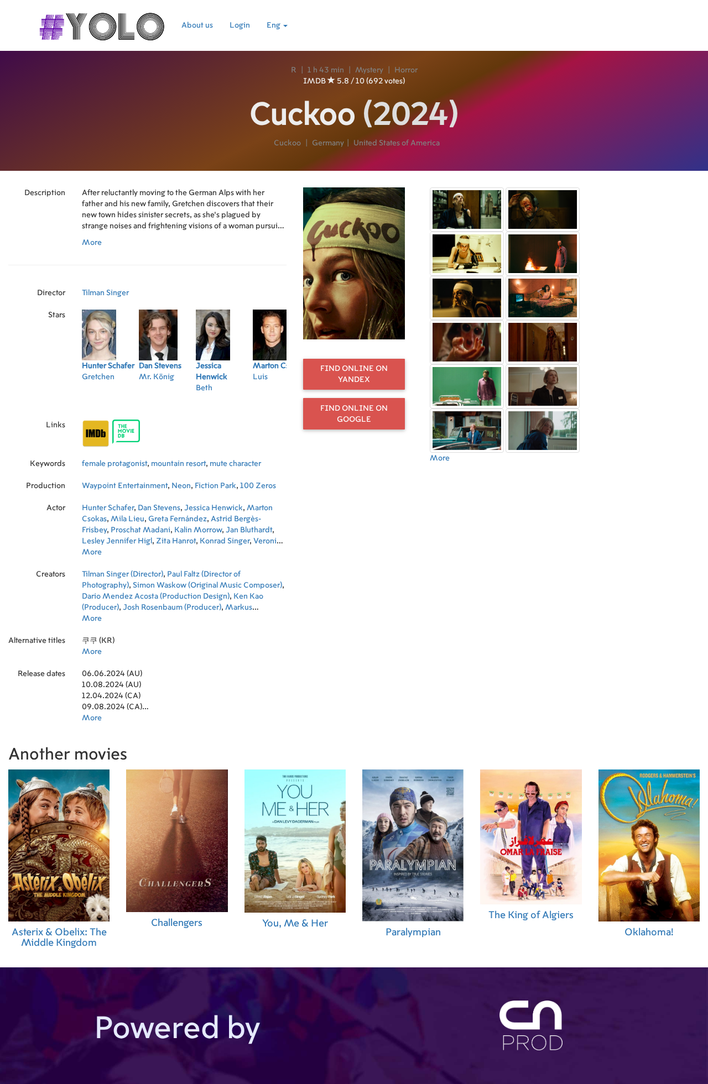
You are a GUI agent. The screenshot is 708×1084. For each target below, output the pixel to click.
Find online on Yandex (354, 374)
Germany (328, 143)
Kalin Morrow (198, 530)
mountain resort (178, 464)
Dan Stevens (159, 508)
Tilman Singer (105, 293)
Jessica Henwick (213, 508)
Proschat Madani (140, 530)
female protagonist (114, 464)
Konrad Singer (224, 541)
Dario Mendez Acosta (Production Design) (156, 596)
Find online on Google (354, 414)
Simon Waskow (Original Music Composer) (207, 585)
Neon (181, 486)
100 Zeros (258, 486)
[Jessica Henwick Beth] (224, 402)
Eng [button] (274, 25)
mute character (235, 464)
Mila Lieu (127, 519)
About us (197, 25)
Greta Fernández (177, 519)
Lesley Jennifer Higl (117, 541)
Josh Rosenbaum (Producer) (172, 607)
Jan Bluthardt (249, 530)
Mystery (369, 70)
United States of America (396, 143)
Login (240, 25)
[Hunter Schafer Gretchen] (110, 402)
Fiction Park (215, 486)
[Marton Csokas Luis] (281, 402)
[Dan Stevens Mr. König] (167, 402)
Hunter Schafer (108, 508)
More (92, 243)
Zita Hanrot (176, 541)
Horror (406, 70)
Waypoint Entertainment (125, 486)
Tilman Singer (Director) (122, 574)
